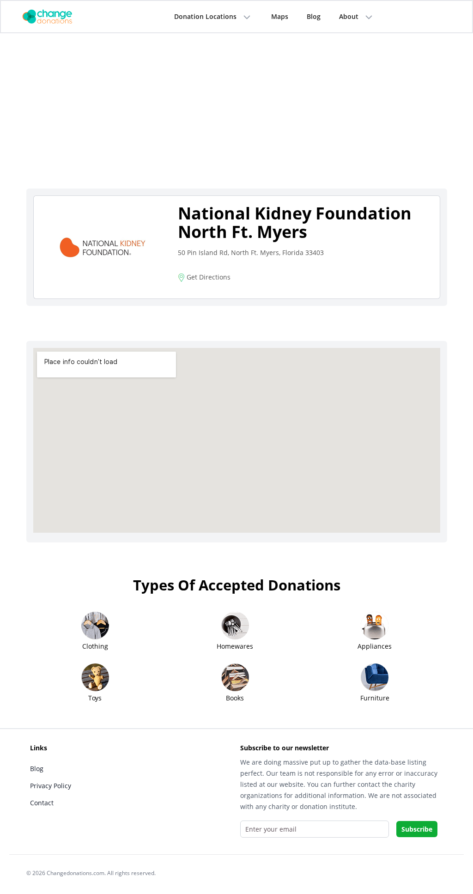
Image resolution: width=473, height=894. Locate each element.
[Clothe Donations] (59, 16)
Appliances (375, 646)
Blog (314, 16)
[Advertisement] (236, 118)
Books (235, 697)
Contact (42, 802)
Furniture (374, 697)
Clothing (95, 646)
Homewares (235, 646)
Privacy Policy (50, 785)
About (348, 16)
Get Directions (207, 277)
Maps (279, 16)
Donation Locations (205, 16)
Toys (95, 697)
